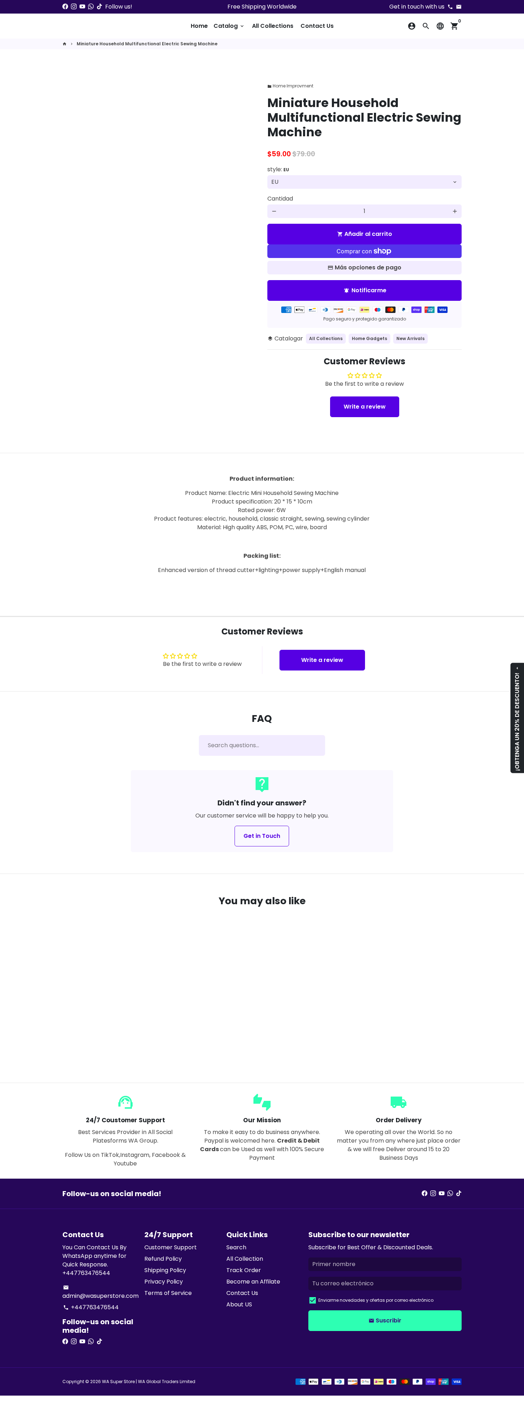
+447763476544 (91, 1307)
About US (239, 1304)
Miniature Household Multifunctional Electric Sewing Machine (147, 44)
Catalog (229, 26)
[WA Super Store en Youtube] (82, 6)
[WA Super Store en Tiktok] (99, 6)
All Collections (272, 26)
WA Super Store (118, 1381)
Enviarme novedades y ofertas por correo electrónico (375, 1300)
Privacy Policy (163, 1281)
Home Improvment (290, 86)
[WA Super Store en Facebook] (65, 6)
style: (278, 169)
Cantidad (280, 198)
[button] (97, 1041)
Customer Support (170, 1247)
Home (199, 26)
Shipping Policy (165, 1270)
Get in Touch (261, 836)
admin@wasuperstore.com (100, 1292)
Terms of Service (168, 1293)
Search (236, 1247)
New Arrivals (410, 338)
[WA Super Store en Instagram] (74, 6)
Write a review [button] (365, 407)
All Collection (244, 1259)
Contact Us (317, 26)
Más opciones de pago (368, 267)
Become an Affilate (253, 1281)
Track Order (243, 1270)
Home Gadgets (369, 338)
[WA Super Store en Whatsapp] (91, 6)
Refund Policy (163, 1259)
